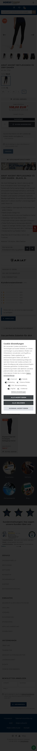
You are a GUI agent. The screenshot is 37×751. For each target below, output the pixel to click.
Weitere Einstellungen (18, 392)
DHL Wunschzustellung (19, 385)
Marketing (11, 382)
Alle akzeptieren (18, 397)
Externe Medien (25, 382)
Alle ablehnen (18, 403)
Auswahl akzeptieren (18, 408)
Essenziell (14, 379)
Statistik (24, 379)
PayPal (13, 388)
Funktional (24, 388)
